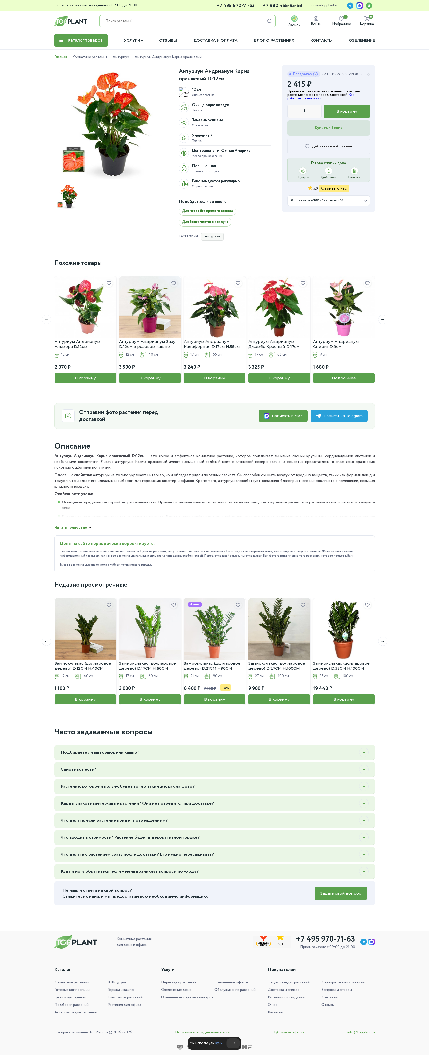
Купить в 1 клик (328, 128)
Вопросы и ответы (336, 990)
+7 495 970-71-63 (236, 5)
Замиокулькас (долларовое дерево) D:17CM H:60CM (147, 666)
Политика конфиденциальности (202, 1032)
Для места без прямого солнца (207, 210)
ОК (233, 1043)
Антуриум (121, 57)
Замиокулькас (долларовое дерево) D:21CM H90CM (212, 666)
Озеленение (362, 40)
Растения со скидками (286, 997)
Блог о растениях (274, 40)
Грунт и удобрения (70, 997)
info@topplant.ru (324, 5)
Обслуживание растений (235, 990)
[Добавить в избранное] (109, 283)
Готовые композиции (72, 990)
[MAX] (359, 5)
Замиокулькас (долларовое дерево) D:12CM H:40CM (83, 666)
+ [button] (316, 111)
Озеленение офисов (231, 982)
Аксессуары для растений (75, 1012)
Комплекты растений (125, 997)
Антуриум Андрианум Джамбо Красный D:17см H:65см (274, 344)
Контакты (321, 40)
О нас (272, 1005)
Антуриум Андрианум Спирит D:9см (336, 344)
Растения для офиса (124, 1005)
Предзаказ (302, 74)
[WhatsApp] (369, 5)
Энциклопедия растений (289, 982)
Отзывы (168, 40)
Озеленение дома (176, 990)
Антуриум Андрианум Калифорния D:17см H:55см (212, 344)
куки (219, 1043)
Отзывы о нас (334, 188)
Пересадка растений (178, 982)
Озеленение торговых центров (187, 997)
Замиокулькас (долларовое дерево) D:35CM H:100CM (341, 666)
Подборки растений (71, 1005)
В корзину (346, 111)
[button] (382, 319)
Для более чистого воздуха (205, 221)
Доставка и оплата (215, 40)
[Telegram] (350, 5)
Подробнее (344, 378)
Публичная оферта (288, 1032)
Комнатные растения (89, 57)
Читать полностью (70, 527)
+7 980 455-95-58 (282, 5)
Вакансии (275, 1012)
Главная (60, 57)
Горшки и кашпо (121, 990)
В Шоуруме (117, 982)
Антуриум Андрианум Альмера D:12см (77, 344)
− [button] (293, 111)
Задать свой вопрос (340, 893)
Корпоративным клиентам (343, 982)
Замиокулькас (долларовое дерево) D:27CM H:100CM (276, 666)
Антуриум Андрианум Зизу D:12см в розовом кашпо (147, 344)
